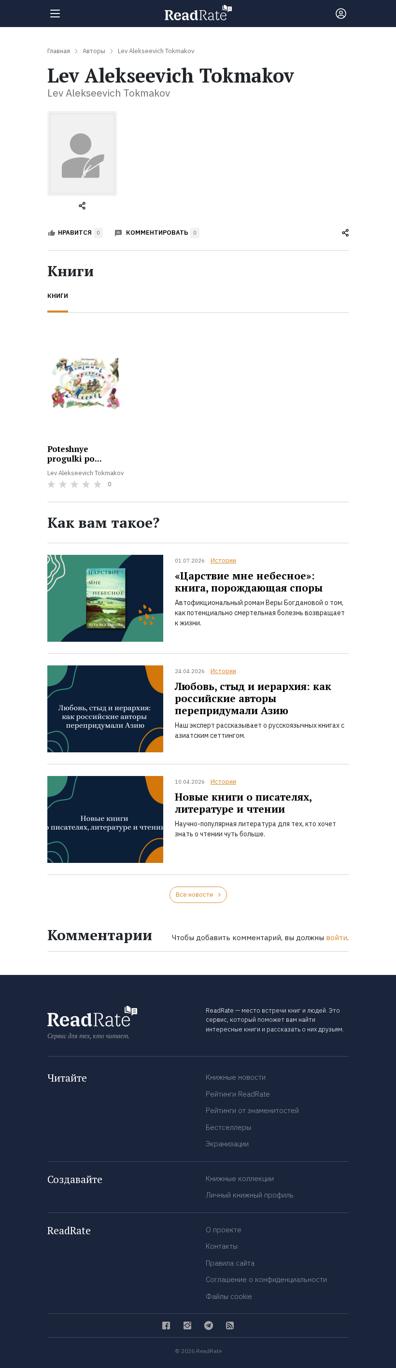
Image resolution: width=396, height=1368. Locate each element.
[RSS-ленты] (230, 1325)
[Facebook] (166, 1325)
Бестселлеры (228, 1127)
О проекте (223, 1229)
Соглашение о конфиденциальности (266, 1279)
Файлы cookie (229, 1296)
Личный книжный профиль (250, 1194)
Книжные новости (236, 1077)
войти (336, 937)
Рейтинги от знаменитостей (252, 1110)
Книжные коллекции (240, 1178)
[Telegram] (208, 1325)
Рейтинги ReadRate (238, 1094)
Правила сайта (230, 1263)
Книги (57, 296)
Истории (223, 560)
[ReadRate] (198, 12)
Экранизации (227, 1143)
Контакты (222, 1246)
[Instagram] (187, 1325)
